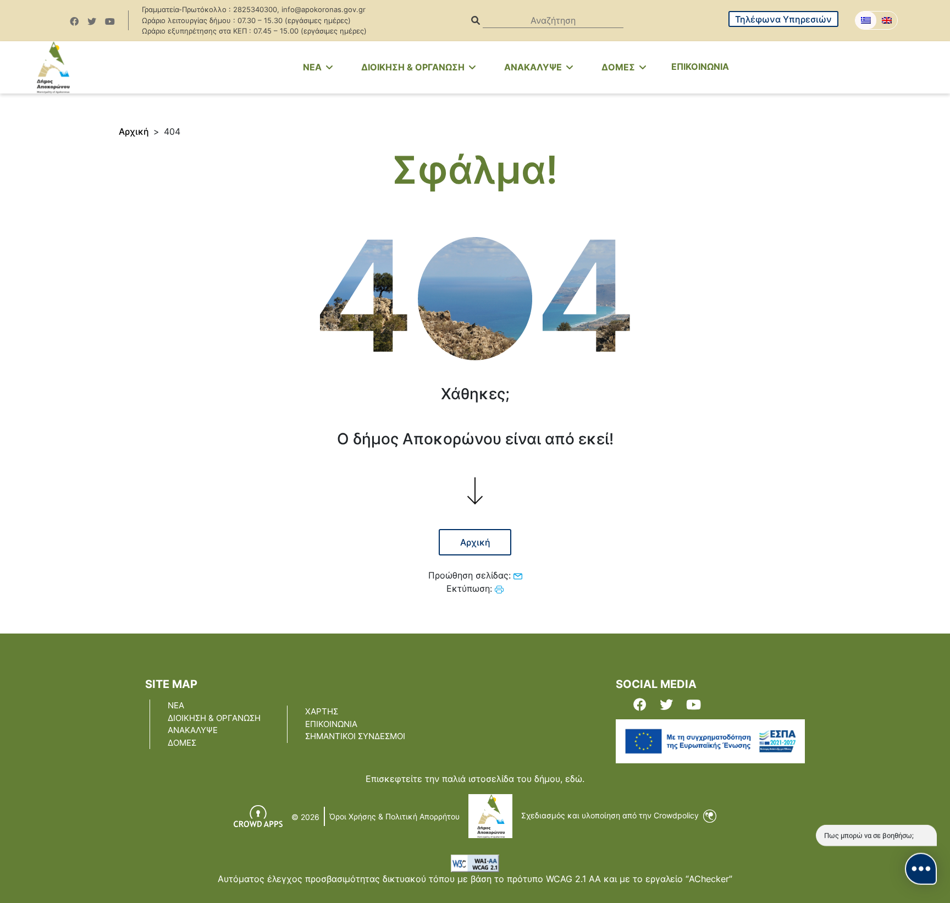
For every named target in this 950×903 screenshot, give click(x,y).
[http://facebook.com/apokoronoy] (74, 21)
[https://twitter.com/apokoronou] (91, 21)
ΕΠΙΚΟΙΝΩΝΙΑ (700, 66)
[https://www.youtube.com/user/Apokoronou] (110, 21)
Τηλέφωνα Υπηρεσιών (783, 19)
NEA (313, 67)
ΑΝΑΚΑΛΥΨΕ (534, 67)
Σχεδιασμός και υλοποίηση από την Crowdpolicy (611, 815)
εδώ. (574, 778)
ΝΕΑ (176, 705)
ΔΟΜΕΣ (619, 67)
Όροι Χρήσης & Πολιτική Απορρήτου (394, 816)
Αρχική (134, 131)
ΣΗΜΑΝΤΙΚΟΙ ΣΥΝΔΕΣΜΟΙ (355, 736)
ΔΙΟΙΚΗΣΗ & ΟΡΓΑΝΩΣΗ (414, 67)
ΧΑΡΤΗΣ (321, 711)
